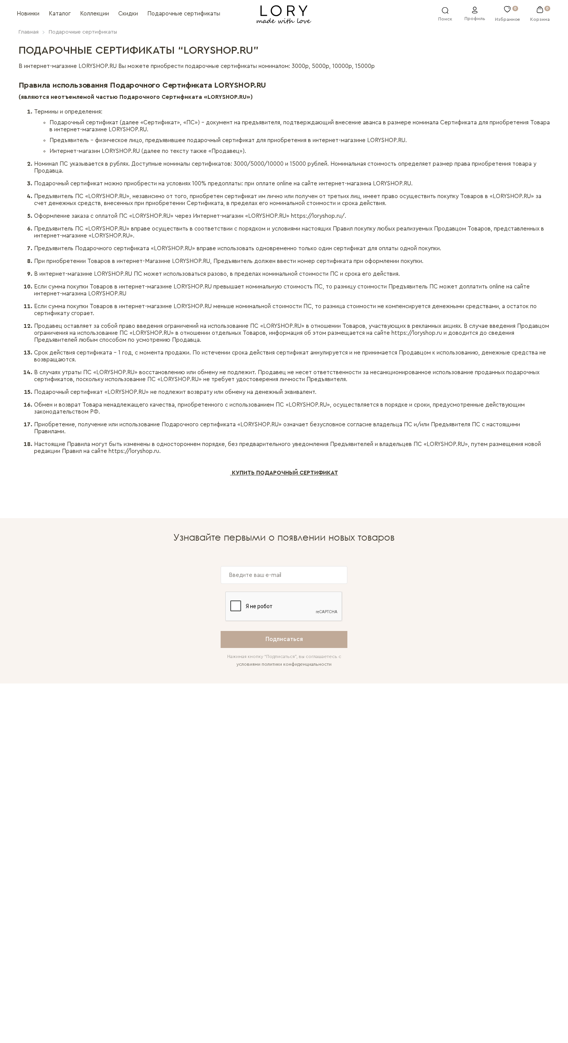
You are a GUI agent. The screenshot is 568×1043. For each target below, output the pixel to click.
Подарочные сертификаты (183, 14)
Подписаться (284, 639)
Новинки (28, 14)
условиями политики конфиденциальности (284, 664)
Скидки (128, 14)
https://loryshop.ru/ (318, 216)
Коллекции (94, 14)
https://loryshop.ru (416, 333)
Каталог (60, 14)
